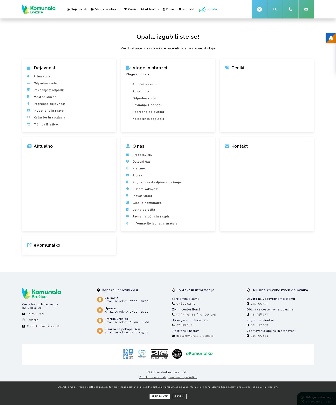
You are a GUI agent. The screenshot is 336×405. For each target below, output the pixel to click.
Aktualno (152, 9)
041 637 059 (259, 325)
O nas (170, 9)
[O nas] (168, 150)
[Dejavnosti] (69, 71)
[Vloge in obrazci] (168, 79)
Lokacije (32, 320)
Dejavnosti (79, 9)
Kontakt (188, 9)
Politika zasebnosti (152, 377)
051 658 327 (259, 314)
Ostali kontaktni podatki (44, 326)
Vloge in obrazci (108, 9)
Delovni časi (35, 314)
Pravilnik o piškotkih (183, 377)
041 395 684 (259, 335)
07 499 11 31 (185, 325)
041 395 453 (259, 303)
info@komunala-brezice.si (195, 335)
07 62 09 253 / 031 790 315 (196, 314)
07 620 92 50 (185, 303)
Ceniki (132, 9)
